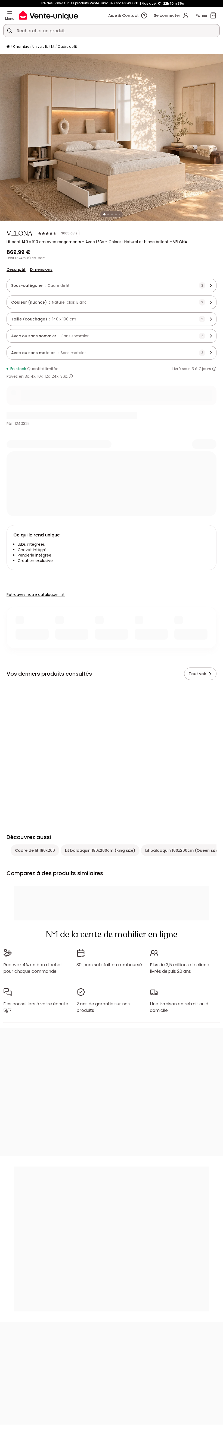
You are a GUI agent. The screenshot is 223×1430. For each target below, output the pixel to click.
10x (40, 376)
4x (33, 376)
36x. (64, 376)
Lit (52, 46)
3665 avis (69, 233)
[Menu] (10, 13)
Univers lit (40, 46)
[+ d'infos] (71, 376)
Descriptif (16, 269)
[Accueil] (8, 47)
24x (55, 376)
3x (27, 376)
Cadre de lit (67, 46)
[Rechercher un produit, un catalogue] (10, 31)
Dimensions (41, 269)
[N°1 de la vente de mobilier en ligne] (48, 15)
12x (47, 376)
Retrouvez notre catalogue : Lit (36, 594)
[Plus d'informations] (214, 369)
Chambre (21, 46)
